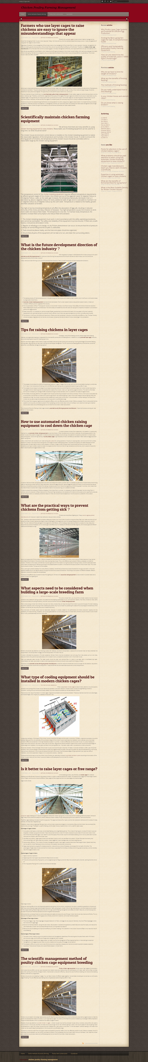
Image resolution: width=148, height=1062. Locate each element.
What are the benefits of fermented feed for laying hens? (114, 182)
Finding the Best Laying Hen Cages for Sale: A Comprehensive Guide (114, 40)
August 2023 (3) (105, 134)
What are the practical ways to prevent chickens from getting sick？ (54, 507)
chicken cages (84, 775)
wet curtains (52, 441)
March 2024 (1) (104, 123)
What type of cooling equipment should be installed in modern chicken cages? (57, 679)
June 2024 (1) (104, 119)
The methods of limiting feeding (114, 85)
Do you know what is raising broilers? (112, 104)
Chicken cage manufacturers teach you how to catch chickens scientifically (114, 168)
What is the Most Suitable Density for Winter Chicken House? (114, 188)
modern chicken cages (69, 687)
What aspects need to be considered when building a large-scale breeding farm (57, 590)
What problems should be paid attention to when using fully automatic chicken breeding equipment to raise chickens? (113, 158)
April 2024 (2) (104, 121)
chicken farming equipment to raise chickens (37, 129)
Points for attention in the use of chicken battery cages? (114, 150)
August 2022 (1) (105, 135)
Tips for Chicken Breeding (49, 685)
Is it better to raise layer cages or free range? (59, 768)
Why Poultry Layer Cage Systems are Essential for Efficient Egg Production (114, 31)
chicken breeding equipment (54, 194)
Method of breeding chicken (49, 37)
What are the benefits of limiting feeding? (114, 79)
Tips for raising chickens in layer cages (54, 329)
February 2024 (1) (105, 125)
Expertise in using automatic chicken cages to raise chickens (113, 175)
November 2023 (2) (105, 130)
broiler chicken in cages (44, 1023)
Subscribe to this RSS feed (91, 1043)
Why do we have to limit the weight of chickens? (112, 73)
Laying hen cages (25, 815)
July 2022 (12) (104, 137)
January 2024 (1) (105, 127)
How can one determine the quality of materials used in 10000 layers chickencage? (114, 56)
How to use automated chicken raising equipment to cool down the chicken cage (56, 423)
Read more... (25, 108)
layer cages (70, 39)
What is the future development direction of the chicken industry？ (59, 246)
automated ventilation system (73, 755)
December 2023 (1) (105, 128)
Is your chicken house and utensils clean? (114, 97)
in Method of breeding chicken (108, 35)
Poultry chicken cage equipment (67, 968)
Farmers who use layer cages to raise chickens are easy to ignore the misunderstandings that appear (52, 29)
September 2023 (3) (106, 132)
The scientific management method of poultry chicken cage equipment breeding (57, 960)
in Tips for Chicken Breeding (108, 52)
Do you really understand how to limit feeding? (114, 90)
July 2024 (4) (104, 118)
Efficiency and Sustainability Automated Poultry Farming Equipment (112, 48)
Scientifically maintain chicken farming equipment (55, 118)
